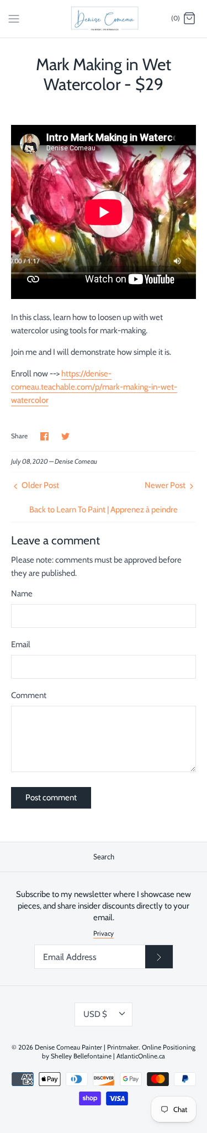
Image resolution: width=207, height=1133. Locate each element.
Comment (28, 695)
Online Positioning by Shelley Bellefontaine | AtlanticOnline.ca (118, 1052)
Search (103, 856)
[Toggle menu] (14, 18)
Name (22, 594)
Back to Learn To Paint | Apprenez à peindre (103, 510)
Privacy (103, 933)
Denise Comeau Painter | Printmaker (87, 1047)
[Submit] (159, 956)
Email (20, 644)
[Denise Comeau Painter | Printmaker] (103, 19)
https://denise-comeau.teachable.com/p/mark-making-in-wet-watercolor (94, 387)
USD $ (95, 1014)
